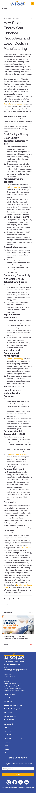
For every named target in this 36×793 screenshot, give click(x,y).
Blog (6, 746)
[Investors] (21, 742)
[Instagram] (8, 782)
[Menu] (32, 3)
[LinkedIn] (26, 782)
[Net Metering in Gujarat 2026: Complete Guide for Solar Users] (18, 625)
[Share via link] (18, 598)
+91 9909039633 (9, 677)
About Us (8, 731)
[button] (32, 8)
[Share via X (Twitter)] (9, 598)
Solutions (8, 738)
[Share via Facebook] (4, 598)
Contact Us (9, 753)
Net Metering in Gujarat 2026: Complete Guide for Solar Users (16, 638)
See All (30, 612)
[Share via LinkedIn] (13, 598)
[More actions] (31, 18)
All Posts (4, 8)
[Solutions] (21, 738)
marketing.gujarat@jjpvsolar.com (15, 670)
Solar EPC (8, 735)
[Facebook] (14, 782)
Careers (7, 749)
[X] (20, 782)
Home (7, 727)
